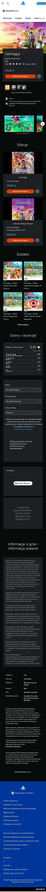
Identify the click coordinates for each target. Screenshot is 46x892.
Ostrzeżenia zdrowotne (13, 746)
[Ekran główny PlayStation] (23, 3)
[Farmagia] (19, 124)
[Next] (43, 124)
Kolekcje (18, 18)
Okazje (28, 18)
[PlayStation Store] (11, 11)
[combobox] (23, 390)
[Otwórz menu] (2, 3)
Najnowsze (7, 18)
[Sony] (40, 891)
